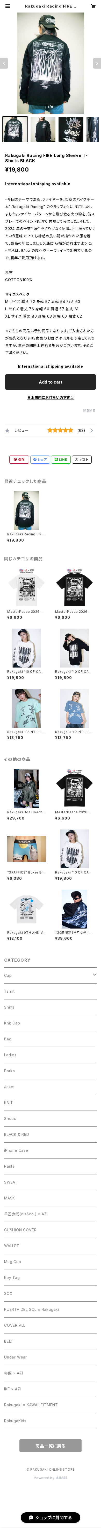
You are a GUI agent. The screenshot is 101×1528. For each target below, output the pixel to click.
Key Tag (12, 1277)
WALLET (11, 1246)
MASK (9, 1198)
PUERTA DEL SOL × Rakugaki (31, 1309)
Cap (8, 975)
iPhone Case (16, 1150)
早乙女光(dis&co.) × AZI (26, 1214)
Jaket (9, 1086)
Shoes (10, 1118)
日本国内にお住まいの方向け (50, 397)
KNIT (8, 1102)
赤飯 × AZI (13, 1373)
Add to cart (50, 382)
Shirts (9, 1007)
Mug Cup (12, 1261)
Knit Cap (12, 1023)
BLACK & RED (16, 1134)
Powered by (45, 1478)
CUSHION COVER (20, 1230)
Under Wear (15, 1357)
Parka (9, 1071)
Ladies (10, 1055)
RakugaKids (15, 1420)
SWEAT (11, 1182)
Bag (7, 1039)
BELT (8, 1341)
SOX (8, 1293)
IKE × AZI (12, 1389)
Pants (9, 1166)
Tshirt (9, 991)
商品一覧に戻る (50, 1445)
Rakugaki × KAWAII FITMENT (31, 1405)
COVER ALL (14, 1325)
